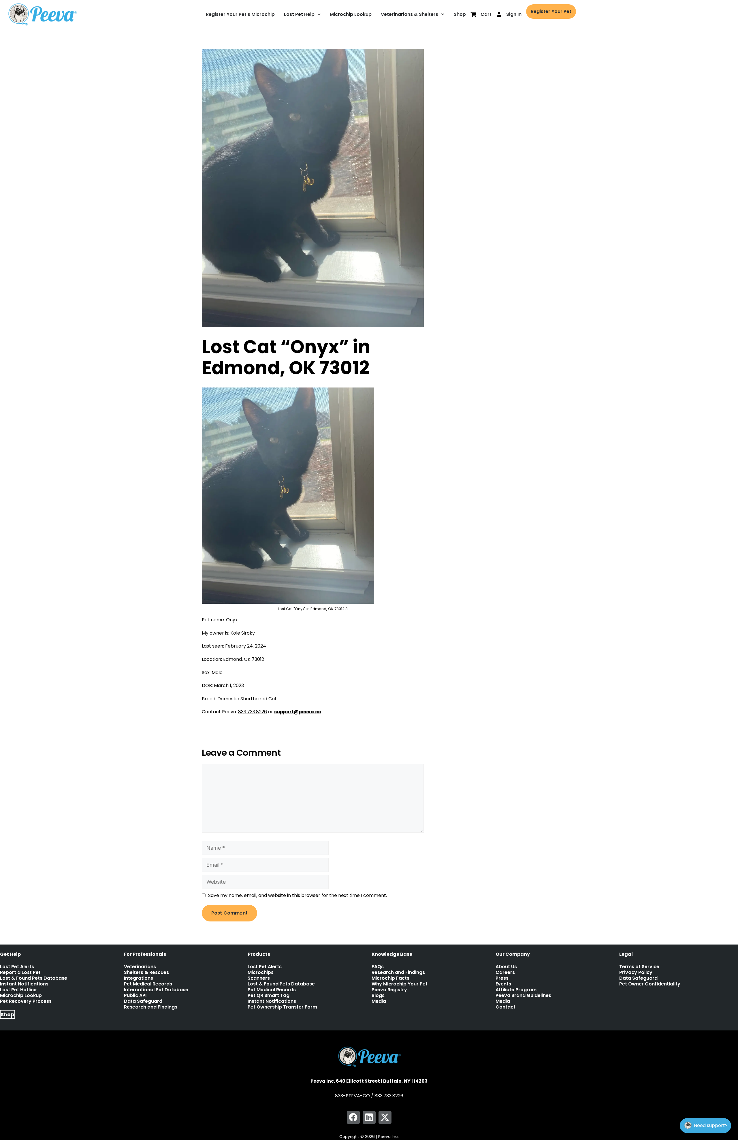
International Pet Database (156, 990)
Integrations (138, 978)
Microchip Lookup (351, 14)
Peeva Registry (389, 990)
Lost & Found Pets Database (33, 978)
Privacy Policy (635, 972)
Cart (486, 14)
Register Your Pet (551, 11)
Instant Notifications (24, 984)
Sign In (514, 14)
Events (503, 984)
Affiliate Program (516, 990)
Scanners (259, 978)
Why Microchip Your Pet (400, 984)
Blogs (378, 995)
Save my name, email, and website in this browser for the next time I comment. (297, 895)
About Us (506, 967)
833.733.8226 (252, 711)
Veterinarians (140, 967)
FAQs (378, 967)
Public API (135, 995)
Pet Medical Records (148, 984)
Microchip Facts (390, 978)
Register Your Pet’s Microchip (240, 14)
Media (379, 1001)
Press (502, 978)
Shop (460, 14)
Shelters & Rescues (146, 972)
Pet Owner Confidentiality (649, 984)
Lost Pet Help (299, 14)
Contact (505, 1007)
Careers (505, 972)
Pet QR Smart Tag (268, 995)
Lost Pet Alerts (17, 967)
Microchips (261, 972)
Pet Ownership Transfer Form (282, 1007)
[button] (353, 1117)
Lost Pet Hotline (18, 990)
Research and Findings (150, 1007)
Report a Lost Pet (20, 972)
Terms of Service (639, 967)
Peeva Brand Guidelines (523, 995)
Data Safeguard (143, 1001)
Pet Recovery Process (26, 1001)
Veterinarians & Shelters (409, 14)
